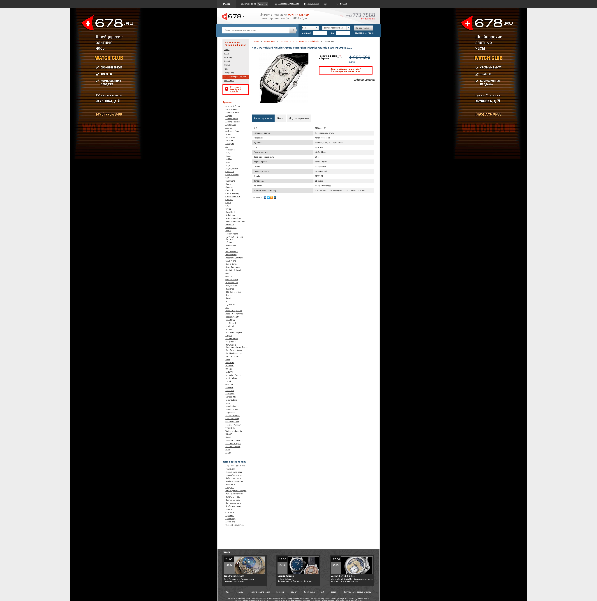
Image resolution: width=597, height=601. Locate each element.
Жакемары (230, 484)
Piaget (228, 381)
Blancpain (229, 144)
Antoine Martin (231, 119)
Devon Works (230, 228)
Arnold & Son (230, 125)
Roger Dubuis (231, 400)
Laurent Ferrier (231, 339)
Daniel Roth (230, 212)
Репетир (229, 509)
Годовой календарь (234, 475)
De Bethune (230, 215)
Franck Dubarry (231, 251)
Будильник (230, 469)
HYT (227, 301)
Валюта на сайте (248, 4)
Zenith (228, 453)
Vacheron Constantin (234, 440)
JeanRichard (230, 323)
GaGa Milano (230, 261)
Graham (228, 276)
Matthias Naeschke (233, 353)
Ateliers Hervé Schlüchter (343, 576)
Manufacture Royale (233, 350)
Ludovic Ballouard (286, 576)
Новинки (280, 592)
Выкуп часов (313, 4)
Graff (227, 273)
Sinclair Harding (232, 419)
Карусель (229, 487)
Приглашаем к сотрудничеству (357, 592)
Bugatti (227, 61)
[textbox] (255, 30)
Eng (345, 4)
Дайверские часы (233, 478)
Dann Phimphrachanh (234, 576)
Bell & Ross (230, 137)
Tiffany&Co (230, 428)
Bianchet (229, 140)
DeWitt (228, 231)
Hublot (228, 298)
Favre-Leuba (230, 245)
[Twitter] (268, 198)
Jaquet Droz (230, 320)
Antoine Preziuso (232, 122)
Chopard (229, 190)
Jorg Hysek (229, 326)
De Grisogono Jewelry (234, 218)
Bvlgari (228, 165)
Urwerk (228, 437)
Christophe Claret (232, 196)
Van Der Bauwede (232, 447)
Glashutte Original (233, 270)
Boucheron (230, 150)
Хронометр (230, 522)
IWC (227, 307)
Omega (228, 369)
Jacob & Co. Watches (234, 314)
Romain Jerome (231, 409)
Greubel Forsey (231, 279)
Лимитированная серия (235, 491)
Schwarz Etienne (232, 415)
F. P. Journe (229, 242)
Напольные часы (232, 497)
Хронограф (230, 519)
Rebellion (229, 387)
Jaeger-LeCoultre (232, 317)
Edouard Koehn (231, 234)
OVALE (227, 65)
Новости (226, 552)
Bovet (227, 153)
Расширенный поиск (363, 33)
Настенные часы (232, 500)
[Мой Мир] (275, 198)
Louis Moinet (230, 342)
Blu (226, 147)
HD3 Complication (233, 292)
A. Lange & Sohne (232, 106)
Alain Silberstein (232, 109)
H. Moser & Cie (231, 283)
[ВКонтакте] (265, 198)
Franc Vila (229, 248)
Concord (229, 200)
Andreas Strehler (232, 112)
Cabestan (229, 172)
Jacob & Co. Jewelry (233, 311)
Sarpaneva (230, 412)
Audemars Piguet (232, 131)
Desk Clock (229, 81)
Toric (226, 69)
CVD (227, 206)
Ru (337, 4)
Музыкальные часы (234, 494)
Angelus (228, 116)
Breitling (228, 159)
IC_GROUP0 (230, 304)
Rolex (227, 403)
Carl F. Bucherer (231, 175)
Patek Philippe (231, 378)
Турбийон (229, 515)
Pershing (228, 57)
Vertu (227, 450)
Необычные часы (233, 506)
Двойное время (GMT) (234, 481)
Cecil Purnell (230, 181)
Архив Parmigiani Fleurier (235, 77)
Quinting (229, 384)
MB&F (227, 359)
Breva (227, 162)
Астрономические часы (235, 466)
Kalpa (226, 53)
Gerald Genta (231, 264)
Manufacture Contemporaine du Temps (236, 346)
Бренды (239, 592)
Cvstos (228, 209)
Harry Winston (231, 286)
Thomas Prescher (232, 425)
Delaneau (229, 224)
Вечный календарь (233, 472)
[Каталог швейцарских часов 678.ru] (233, 23)
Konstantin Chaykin (233, 332)
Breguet (228, 156)
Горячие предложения (288, 4)
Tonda (226, 50)
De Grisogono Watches (235, 221)
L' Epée (228, 335)
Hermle (228, 295)
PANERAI (229, 372)
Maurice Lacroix (232, 356)
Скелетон (229, 512)
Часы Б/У (294, 592)
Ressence (229, 391)
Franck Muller (230, 255)
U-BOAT (228, 434)
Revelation (229, 394)
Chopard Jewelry (232, 193)
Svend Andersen (232, 422)
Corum (228, 203)
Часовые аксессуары (234, 525)
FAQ (322, 592)
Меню (226, 4)
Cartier (228, 178)
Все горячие (235, 89)
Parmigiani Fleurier (235, 45)
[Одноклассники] (271, 198)
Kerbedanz (229, 329)
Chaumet (229, 187)
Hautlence (229, 289)
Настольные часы (233, 503)
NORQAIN (229, 366)
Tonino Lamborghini (233, 431)
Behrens (228, 134)
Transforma (229, 73)
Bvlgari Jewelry (231, 168)
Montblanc (229, 363)
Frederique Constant (234, 258)
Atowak (228, 128)
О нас (227, 592)
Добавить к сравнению (364, 79)
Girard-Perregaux (232, 267)
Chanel (228, 184)
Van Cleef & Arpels (233, 443)
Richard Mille (230, 397)
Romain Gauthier (232, 406)
